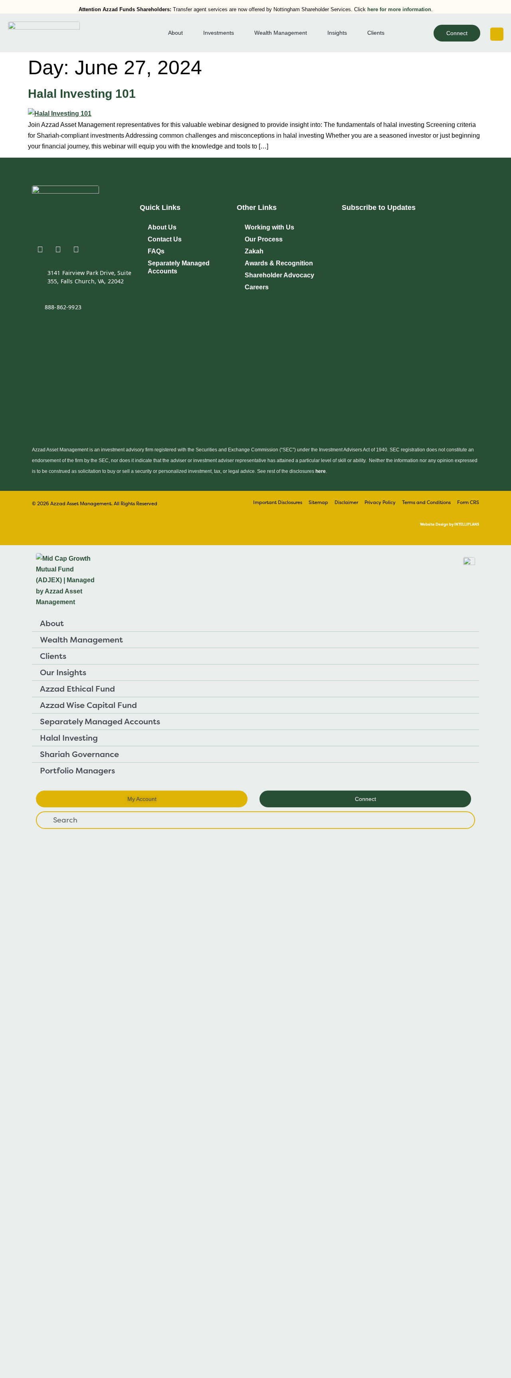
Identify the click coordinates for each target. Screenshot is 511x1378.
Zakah (254, 251)
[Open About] (187, 33)
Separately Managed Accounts (179, 267)
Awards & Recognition (279, 263)
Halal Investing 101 (82, 93)
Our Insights (63, 672)
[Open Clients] (389, 33)
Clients (53, 655)
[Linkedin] (40, 249)
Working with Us (269, 227)
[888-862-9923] (35, 308)
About (52, 623)
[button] (496, 34)
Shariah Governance (79, 754)
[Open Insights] (352, 33)
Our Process (264, 239)
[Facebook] (76, 249)
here (320, 471)
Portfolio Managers (77, 770)
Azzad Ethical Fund (77, 688)
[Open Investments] (239, 33)
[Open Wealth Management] (312, 33)
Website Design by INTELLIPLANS (449, 524)
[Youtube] (58, 249)
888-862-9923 (63, 307)
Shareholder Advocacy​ (279, 275)
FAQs (156, 251)
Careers (257, 287)
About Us (162, 227)
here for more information (399, 9)
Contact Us (165, 239)
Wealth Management (81, 639)
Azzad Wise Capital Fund (88, 705)
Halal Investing (69, 737)
